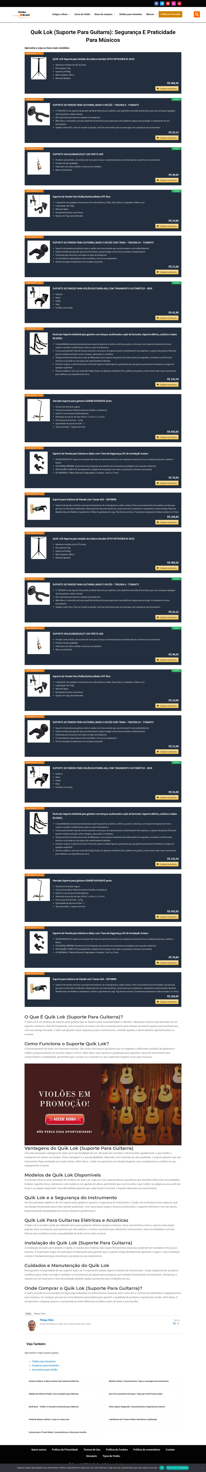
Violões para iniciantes (130, 14)
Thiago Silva (47, 1319)
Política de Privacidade (65, 1449)
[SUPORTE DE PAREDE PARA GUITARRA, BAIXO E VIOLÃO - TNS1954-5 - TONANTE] (38, 114)
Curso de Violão (82, 14)
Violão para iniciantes (44, 1361)
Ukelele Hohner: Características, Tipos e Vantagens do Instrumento (139, 1381)
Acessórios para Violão (44, 1369)
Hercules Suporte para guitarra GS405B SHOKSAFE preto (82, 400)
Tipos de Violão (111, 1456)
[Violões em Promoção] (103, 1104)
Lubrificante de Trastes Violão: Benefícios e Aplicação (133, 1419)
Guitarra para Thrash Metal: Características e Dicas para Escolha (57, 1432)
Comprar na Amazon (168, 88)
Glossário (91, 1456)
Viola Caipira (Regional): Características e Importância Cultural (137, 1407)
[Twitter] (178, 1323)
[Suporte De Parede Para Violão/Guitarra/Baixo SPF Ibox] (38, 206)
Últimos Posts (40, 1314)
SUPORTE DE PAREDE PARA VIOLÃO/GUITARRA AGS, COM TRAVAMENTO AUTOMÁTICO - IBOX (102, 288)
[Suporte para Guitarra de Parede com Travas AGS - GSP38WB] (38, 509)
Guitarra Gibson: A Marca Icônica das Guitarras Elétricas (54, 1381)
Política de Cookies (117, 1449)
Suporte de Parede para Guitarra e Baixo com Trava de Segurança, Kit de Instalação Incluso (100, 453)
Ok (162, 1468)
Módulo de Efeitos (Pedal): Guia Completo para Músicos (54, 1394)
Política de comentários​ (146, 1449)
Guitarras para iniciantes (45, 1365)
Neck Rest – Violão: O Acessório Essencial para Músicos (54, 1407)
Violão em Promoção (170, 14)
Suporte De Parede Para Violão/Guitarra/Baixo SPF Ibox (81, 196)
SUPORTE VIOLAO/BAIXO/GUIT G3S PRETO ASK (78, 154)
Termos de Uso (92, 1449)
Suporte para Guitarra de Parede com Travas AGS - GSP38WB (84, 499)
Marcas (150, 14)
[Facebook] (174, 1323)
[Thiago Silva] (31, 1325)
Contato (170, 1449)
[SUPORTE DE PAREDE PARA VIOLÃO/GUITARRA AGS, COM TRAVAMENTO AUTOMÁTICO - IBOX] (38, 298)
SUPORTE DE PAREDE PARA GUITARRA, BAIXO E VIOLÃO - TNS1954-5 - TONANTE (96, 104)
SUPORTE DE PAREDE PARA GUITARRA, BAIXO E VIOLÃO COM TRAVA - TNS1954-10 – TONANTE (103, 242)
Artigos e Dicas (60, 14)
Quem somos (38, 1449)
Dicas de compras (103, 14)
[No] (202, 1467)
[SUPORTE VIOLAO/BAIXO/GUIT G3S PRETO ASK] (38, 163)
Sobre (28, 1314)
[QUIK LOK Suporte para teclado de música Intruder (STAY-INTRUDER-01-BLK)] (38, 68)
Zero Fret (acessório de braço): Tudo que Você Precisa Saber (136, 1394)
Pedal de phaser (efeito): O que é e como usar (49, 1419)
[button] (197, 14)
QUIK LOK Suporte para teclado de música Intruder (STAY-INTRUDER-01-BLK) (93, 59)
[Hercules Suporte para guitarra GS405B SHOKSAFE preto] (38, 410)
